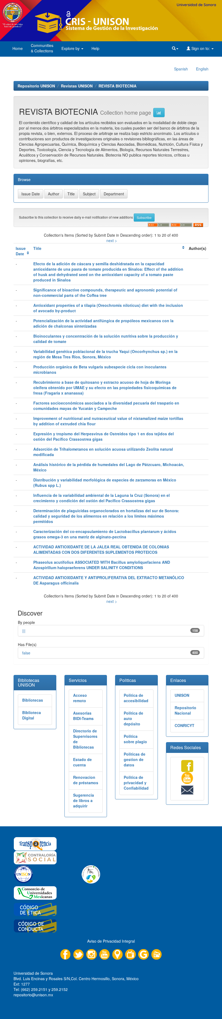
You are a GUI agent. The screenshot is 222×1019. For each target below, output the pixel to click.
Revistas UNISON (77, 86)
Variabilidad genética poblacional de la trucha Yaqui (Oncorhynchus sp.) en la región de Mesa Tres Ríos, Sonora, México (105, 354)
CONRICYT (184, 725)
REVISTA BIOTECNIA (117, 86)
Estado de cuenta (82, 762)
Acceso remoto (80, 697)
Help (95, 48)
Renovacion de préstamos (85, 780)
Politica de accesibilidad (136, 697)
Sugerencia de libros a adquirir (83, 800)
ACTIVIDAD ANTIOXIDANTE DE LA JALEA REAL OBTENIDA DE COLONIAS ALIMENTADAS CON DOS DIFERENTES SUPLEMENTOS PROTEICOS (101, 549)
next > (111, 240)
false (26, 652)
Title (37, 248)
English (202, 69)
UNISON (182, 695)
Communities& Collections (42, 48)
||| (23, 630)
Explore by (71, 48)
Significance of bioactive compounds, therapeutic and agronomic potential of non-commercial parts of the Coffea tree (105, 292)
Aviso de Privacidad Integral (111, 941)
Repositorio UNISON (36, 86)
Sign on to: (200, 48)
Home (17, 48)
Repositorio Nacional (185, 710)
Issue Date (21, 251)
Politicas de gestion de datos (134, 759)
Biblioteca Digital (31, 715)
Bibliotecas (32, 700)
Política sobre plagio (135, 738)
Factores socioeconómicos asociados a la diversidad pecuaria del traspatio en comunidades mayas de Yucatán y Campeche (106, 405)
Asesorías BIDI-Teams (83, 715)
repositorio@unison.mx (33, 994)
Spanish (181, 69)
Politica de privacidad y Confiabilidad (136, 783)
